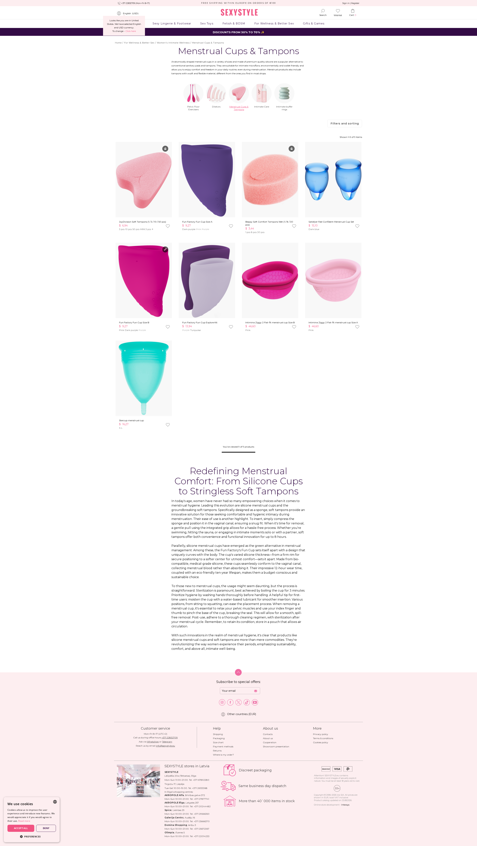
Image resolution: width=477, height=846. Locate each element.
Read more (24, 820)
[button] (31, 836)
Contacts (268, 734)
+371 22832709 (170, 737)
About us (268, 738)
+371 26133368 (199, 788)
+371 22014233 (201, 836)
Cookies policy (320, 742)
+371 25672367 (201, 828)
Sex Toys (206, 23)
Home (118, 42)
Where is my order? (223, 754)
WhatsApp (153, 741)
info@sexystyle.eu (165, 745)
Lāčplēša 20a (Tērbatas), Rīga (180, 775)
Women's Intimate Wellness (173, 42)
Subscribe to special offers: (238, 682)
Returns (217, 750)
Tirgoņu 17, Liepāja (174, 784)
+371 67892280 (201, 779)
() (130, 13)
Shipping (218, 734)
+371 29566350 (201, 813)
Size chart (218, 742)
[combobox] (55, 802)
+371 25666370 (202, 821)
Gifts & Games (313, 23)
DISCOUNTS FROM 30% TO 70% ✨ (238, 32)
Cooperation (269, 742)
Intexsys (345, 804)
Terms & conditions (323, 738)
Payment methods (223, 746)
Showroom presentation (276, 746)
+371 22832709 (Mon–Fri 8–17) (135, 3)
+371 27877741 (201, 798)
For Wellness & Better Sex (274, 23)
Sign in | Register (350, 3)
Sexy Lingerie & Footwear (171, 23)
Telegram (167, 741)
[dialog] (32, 819)
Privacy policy (320, 734)
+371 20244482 (202, 806)
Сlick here (130, 31)
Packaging (219, 738)
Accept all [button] (21, 828)
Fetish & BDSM (233, 23)
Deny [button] (46, 828)
